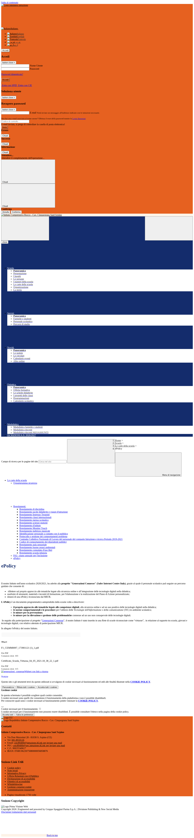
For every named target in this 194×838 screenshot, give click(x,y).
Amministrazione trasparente (21, 789)
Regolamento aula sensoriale (33, 544)
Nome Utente (36, 65)
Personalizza (8, 687)
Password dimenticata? (12, 74)
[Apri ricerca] (169, 228)
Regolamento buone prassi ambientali (37, 547)
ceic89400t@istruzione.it (38, 743)
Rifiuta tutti (26, 687)
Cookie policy (14, 768)
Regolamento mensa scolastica (33, 520)
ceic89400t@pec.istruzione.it (39, 745)
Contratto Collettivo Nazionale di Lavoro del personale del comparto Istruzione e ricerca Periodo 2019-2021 (71, 539)
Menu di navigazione (171, 475)
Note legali (12, 770)
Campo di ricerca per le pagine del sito (19, 461)
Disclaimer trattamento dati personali (18, 812)
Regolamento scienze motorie (33, 522)
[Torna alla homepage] (97, 215)
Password (34, 69)
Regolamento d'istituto (30, 525)
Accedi (5, 50)
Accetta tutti (47, 687)
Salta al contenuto (9, 2)
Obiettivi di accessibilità (18, 781)
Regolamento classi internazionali (35, 517)
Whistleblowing (14, 784)
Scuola (118, 443)
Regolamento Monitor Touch (33, 528)
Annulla (5, 212)
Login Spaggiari (79, 118)
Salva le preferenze (24, 715)
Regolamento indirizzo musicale (34, 531)
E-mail (33, 112)
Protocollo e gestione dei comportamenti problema (43, 536)
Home (118, 440)
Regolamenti (19, 506)
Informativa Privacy (16, 773)
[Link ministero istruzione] (14, 5)
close (4, 242)
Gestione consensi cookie (19, 787)
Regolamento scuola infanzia (33, 553)
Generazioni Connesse (53, 620)
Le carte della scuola (125, 446)
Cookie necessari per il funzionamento (19, 709)
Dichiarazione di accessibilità (21, 778)
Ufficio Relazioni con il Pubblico (23, 776)
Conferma (16, 212)
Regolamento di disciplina (31, 509)
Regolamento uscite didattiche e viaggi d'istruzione (43, 512)
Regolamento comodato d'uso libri (35, 550)
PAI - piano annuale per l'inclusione (30, 555)
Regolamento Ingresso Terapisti (34, 514)
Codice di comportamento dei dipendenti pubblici (43, 542)
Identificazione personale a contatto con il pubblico (43, 533)
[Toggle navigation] (25, 228)
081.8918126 (18, 740)
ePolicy (16, 558)
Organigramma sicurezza (25, 483)
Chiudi (5, 136)
